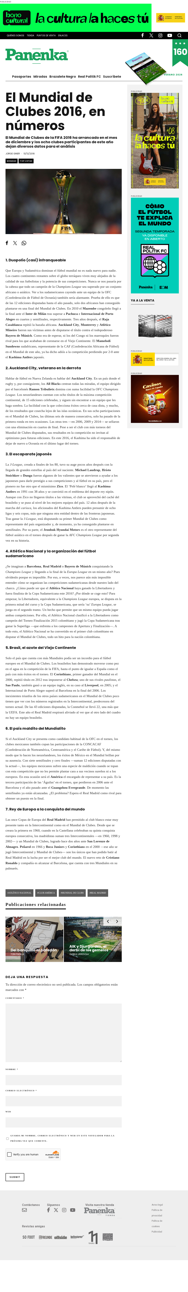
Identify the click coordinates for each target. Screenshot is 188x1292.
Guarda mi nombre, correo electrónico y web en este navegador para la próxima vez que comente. (62, 1138)
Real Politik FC (89, 76)
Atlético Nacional (20, 893)
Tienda (30, 35)
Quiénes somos (15, 35)
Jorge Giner (13, 153)
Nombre (12, 1069)
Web (8, 1112)
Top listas (26, 161)
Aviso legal (157, 1205)
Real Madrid (98, 893)
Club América (46, 893)
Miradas (40, 76)
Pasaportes (21, 76)
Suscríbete (112, 76)
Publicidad (157, 1231)
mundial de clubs (73, 893)
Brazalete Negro (62, 76)
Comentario (15, 998)
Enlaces (63, 35)
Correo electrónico (21, 1091)
